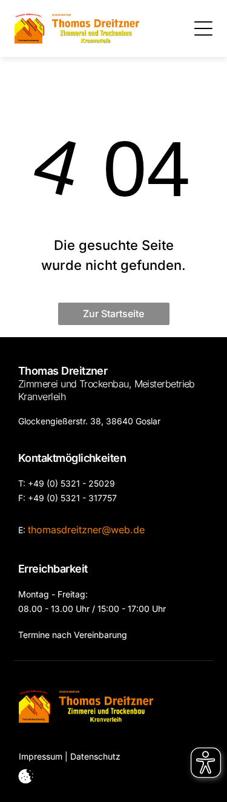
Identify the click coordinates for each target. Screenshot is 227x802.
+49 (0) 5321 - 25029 (71, 483)
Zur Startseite (113, 313)
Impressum (40, 756)
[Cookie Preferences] (25, 776)
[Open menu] (203, 28)
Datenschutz (95, 756)
